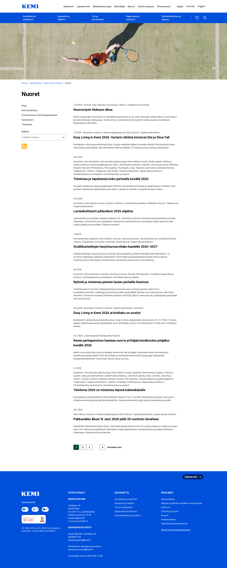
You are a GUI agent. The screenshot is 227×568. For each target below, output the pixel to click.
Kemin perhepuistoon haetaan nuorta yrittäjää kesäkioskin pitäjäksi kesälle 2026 (121, 343)
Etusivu (25, 83)
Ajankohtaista (36, 83)
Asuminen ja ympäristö (29, 18)
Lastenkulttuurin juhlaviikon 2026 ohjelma (103, 211)
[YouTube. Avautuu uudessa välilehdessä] (45, 509)
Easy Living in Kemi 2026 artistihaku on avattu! (107, 313)
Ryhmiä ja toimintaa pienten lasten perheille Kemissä (110, 282)
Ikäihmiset (68, 6)
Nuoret (131, 6)
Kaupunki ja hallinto (63, 18)
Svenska (190, 6)
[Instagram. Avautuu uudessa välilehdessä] (35, 509)
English (201, 6)
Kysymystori (27, 119)
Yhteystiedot (164, 6)
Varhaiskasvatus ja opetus (171, 18)
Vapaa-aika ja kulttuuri (133, 18)
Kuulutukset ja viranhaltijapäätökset (39, 115)
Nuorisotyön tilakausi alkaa (92, 110)
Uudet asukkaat (146, 6)
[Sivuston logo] (30, 6)
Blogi (24, 105)
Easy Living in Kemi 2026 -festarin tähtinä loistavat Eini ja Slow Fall (121, 137)
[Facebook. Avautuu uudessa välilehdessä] (25, 509)
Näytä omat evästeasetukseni (175, 529)
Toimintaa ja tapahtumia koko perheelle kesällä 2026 (111, 179)
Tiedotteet (27, 124)
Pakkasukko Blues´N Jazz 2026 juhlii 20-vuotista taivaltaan (116, 419)
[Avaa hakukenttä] (205, 17)
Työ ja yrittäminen (98, 18)
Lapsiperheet (83, 6)
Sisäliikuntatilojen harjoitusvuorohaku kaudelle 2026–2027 (115, 246)
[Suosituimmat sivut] (197, 17)
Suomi (180, 6)
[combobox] (43, 137)
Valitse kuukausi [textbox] (31, 137)
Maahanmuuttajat (102, 6)
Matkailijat (119, 6)
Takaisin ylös (190, 477)
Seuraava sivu (114, 447)
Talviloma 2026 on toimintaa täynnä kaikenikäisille (109, 390)
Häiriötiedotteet (29, 110)
